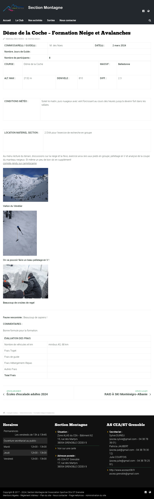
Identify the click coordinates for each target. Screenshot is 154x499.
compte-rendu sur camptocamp (20, 163)
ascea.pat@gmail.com (122, 449)
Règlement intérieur (29, 495)
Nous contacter (68, 20)
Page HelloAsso (76, 495)
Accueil (7, 20)
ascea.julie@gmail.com (122, 460)
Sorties (51, 20)
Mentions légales (11, 495)
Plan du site (45, 495)
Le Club (19, 20)
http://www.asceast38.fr (122, 470)
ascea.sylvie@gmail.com (123, 439)
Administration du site (96, 495)
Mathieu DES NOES (15, 38)
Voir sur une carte (66, 448)
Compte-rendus (12, 413)
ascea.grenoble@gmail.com (124, 473)
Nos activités (35, 20)
